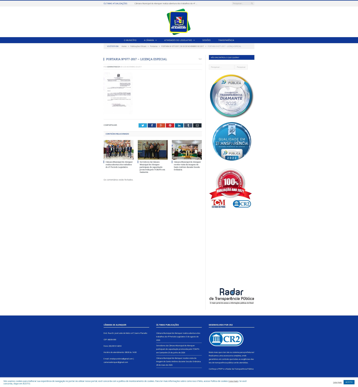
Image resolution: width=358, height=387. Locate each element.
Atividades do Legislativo (178, 40)
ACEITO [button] (349, 382)
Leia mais (233, 381)
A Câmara (149, 40)
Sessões (206, 40)
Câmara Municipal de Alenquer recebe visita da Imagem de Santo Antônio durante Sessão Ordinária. (187, 166)
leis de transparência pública (221, 362)
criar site (225, 352)
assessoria (228, 355)
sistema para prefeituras (243, 352)
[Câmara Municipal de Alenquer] (179, 21)
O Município (130, 40)
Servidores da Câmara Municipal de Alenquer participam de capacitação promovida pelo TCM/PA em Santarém (167, 3)
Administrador (113, 67)
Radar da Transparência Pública (240, 369)
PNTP (220, 369)
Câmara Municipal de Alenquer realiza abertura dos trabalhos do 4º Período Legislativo (119, 164)
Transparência (226, 40)
